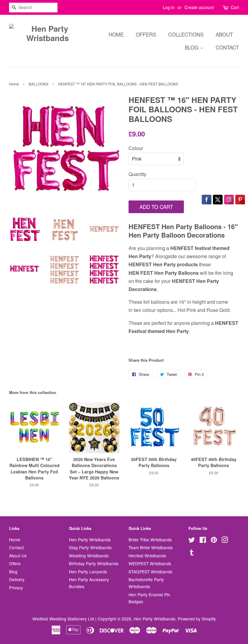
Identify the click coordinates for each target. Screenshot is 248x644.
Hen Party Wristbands (90, 540)
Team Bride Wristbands (151, 547)
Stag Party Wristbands (90, 547)
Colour (136, 148)
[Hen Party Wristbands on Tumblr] (191, 553)
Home (116, 34)
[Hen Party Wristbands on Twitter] (191, 541)
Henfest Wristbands (147, 556)
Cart (235, 7)
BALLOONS (38, 83)
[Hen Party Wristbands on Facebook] (202, 541)
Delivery (16, 579)
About (224, 34)
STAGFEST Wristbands (150, 572)
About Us (18, 556)
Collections (186, 34)
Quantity (137, 174)
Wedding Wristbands (89, 556)
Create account (199, 7)
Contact (227, 47)
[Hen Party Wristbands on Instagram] (224, 541)
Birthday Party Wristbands (94, 563)
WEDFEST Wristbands (150, 563)
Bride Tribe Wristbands (150, 540)
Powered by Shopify (197, 619)
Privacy (16, 588)
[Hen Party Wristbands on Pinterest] (213, 541)
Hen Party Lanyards (88, 572)
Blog (192, 47)
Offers (146, 34)
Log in (169, 7)
